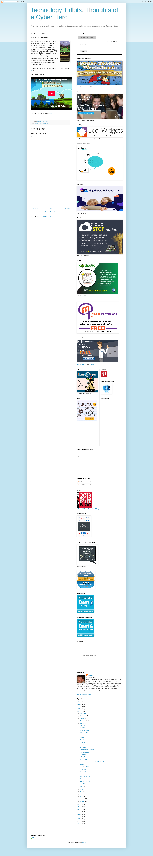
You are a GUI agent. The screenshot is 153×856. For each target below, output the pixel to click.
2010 (80, 821)
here (32, 70)
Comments (82, 484)
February (82, 799)
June (81, 789)
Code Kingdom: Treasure (87, 749)
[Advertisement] (50, 195)
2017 (80, 804)
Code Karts (83, 754)
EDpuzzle (82, 725)
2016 (80, 807)
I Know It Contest (84, 732)
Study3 (82, 779)
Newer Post (34, 208)
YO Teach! (82, 728)
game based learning (40, 123)
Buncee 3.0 (83, 771)
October (82, 718)
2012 (80, 816)
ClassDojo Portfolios (85, 766)
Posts (80, 481)
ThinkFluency (83, 740)
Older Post (67, 208)
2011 (80, 819)
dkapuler (91, 675)
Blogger (84, 842)
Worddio (82, 737)
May (81, 791)
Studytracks (83, 769)
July (81, 787)
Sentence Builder (84, 735)
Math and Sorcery (85, 781)
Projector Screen (84, 730)
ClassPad (82, 783)
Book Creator (83, 759)
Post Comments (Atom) (44, 216)
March (82, 796)
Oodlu (81, 774)
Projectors (92, 364)
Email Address (84, 45)
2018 (80, 711)
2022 (80, 701)
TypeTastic (83, 747)
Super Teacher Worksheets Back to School (92, 762)
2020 (80, 706)
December (83, 713)
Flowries (82, 764)
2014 (80, 811)
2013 (80, 814)
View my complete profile (83, 694)
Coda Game (83, 742)
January (82, 801)
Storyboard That (84, 752)
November (83, 716)
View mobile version (50, 212)
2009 (80, 824)
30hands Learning (85, 776)
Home (51, 208)
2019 (80, 709)
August (82, 723)
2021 (80, 704)
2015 (80, 809)
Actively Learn (84, 757)
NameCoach (83, 745)
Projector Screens (81, 364)
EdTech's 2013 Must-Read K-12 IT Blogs (87, 509)
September (83, 721)
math (48, 123)
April (81, 794)
